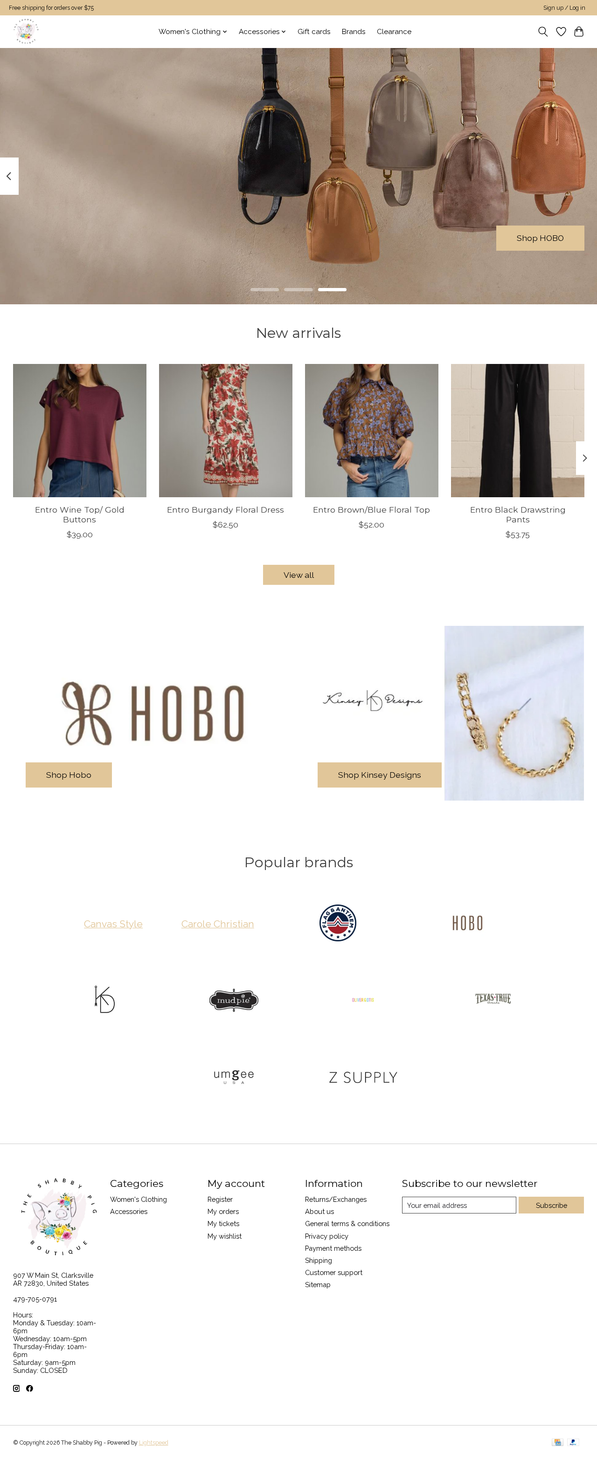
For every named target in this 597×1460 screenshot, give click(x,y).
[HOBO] (467, 924)
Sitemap (318, 1285)
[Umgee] (233, 1078)
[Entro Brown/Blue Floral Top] (371, 430)
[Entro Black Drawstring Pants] (517, 430)
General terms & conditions (347, 1223)
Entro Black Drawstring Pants (517, 514)
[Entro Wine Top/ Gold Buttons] (79, 430)
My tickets (223, 1223)
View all (299, 575)
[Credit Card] (557, 1443)
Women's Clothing (138, 1199)
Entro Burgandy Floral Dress (225, 509)
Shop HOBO (540, 238)
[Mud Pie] (233, 1001)
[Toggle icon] (542, 31)
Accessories (128, 1211)
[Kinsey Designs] (104, 1001)
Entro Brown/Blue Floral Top (371, 509)
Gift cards (314, 31)
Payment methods (333, 1248)
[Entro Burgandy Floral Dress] (225, 430)
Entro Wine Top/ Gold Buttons (79, 514)
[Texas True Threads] (492, 1001)
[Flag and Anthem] (338, 924)
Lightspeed (153, 1442)
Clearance (394, 31)
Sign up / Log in (564, 8)
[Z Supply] (363, 1078)
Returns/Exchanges (336, 1199)
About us (319, 1211)
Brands (354, 31)
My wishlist (225, 1236)
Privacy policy (326, 1236)
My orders (223, 1211)
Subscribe (551, 1205)
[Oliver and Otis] (363, 1001)
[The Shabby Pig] (25, 31)
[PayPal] (573, 1443)
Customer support (333, 1272)
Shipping (318, 1260)
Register (220, 1199)
